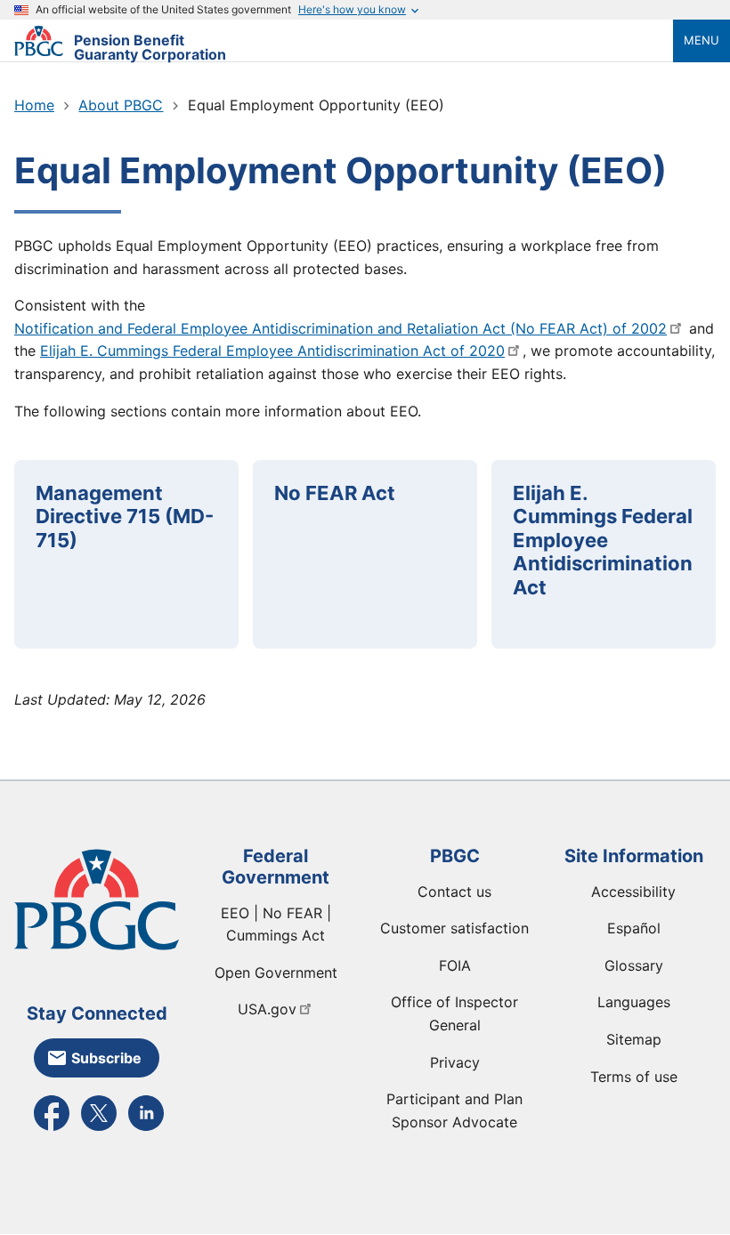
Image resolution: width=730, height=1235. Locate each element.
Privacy (455, 1062)
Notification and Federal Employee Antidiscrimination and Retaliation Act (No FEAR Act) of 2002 (340, 328)
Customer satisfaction (454, 928)
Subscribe (106, 1058)
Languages (633, 1002)
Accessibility (633, 891)
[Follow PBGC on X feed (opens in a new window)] (98, 1129)
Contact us (454, 891)
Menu (701, 40)
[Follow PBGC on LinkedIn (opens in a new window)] (146, 1129)
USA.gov (267, 1009)
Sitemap (633, 1039)
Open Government (276, 972)
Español (634, 928)
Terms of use (633, 1077)
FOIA (455, 965)
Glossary (633, 965)
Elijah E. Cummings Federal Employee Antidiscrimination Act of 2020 (272, 350)
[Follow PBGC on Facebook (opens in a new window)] (51, 1129)
